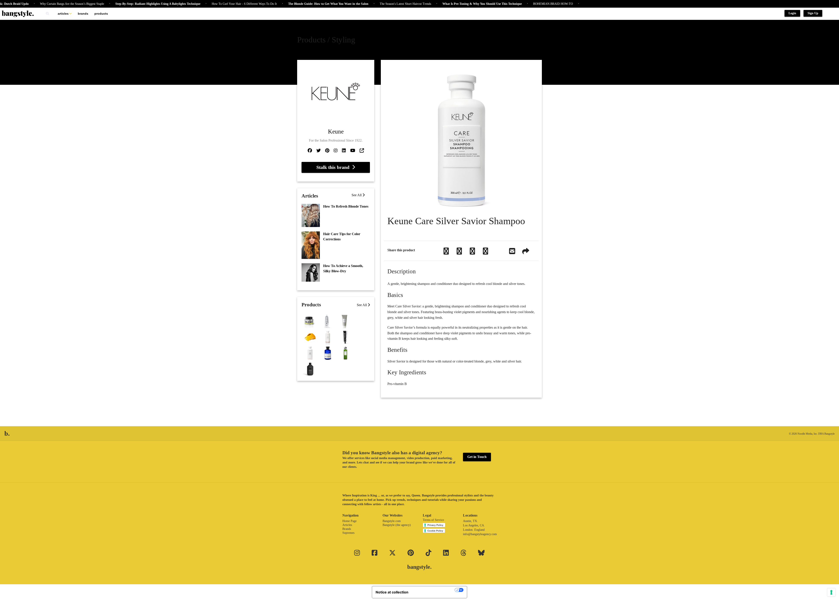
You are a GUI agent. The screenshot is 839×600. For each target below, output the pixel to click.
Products (101, 13)
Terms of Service (433, 520)
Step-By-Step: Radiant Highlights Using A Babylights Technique (136, 3)
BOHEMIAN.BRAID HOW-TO (532, 3)
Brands (83, 13)
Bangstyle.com (392, 521)
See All (357, 195)
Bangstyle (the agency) (397, 525)
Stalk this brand (334, 167)
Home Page (349, 521)
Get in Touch (477, 457)
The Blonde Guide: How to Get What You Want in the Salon (307, 3)
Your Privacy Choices (434, 590)
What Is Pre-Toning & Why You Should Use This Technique (461, 3)
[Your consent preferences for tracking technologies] (831, 592)
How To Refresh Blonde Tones (345, 206)
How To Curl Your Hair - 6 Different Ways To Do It (223, 3)
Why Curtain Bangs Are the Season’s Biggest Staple (51, 3)
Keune (336, 131)
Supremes (348, 532)
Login (792, 13)
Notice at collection (392, 592)
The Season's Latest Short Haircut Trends (384, 3)
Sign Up (813, 13)
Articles (63, 13)
